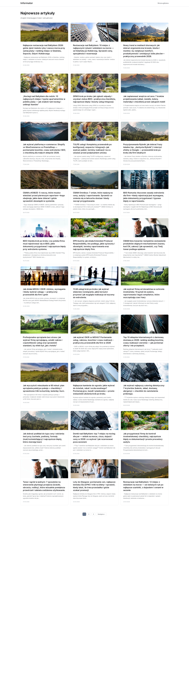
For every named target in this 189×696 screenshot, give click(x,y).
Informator (26, 3)
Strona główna (163, 3)
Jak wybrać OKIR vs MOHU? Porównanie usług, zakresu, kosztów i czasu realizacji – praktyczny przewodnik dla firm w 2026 (93, 340)
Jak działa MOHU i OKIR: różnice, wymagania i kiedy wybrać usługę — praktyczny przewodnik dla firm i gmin (44, 292)
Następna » (101, 514)
